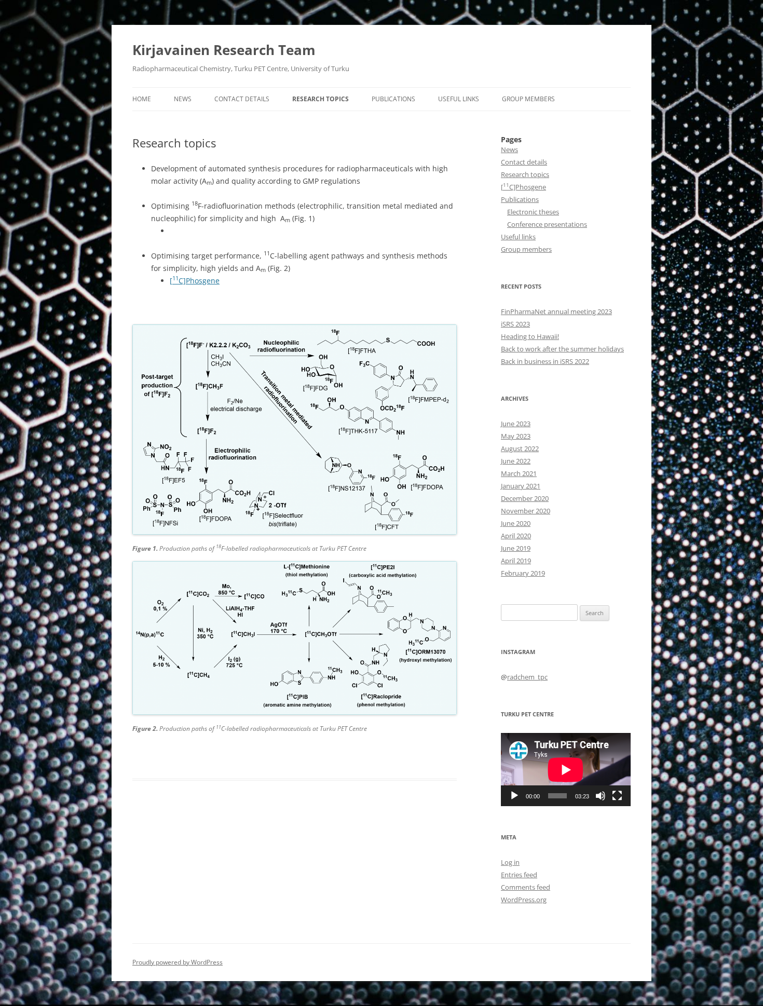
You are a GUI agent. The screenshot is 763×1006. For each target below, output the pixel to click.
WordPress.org (524, 899)
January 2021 (520, 486)
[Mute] (600, 796)
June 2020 (515, 523)
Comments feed (525, 887)
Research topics (320, 98)
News (183, 98)
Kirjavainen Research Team (224, 49)
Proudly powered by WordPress (177, 962)
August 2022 (520, 448)
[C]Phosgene (195, 281)
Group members (528, 98)
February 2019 (523, 573)
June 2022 (515, 461)
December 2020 (525, 498)
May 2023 (515, 436)
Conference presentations (547, 224)
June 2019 (515, 548)
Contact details (241, 98)
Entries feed (519, 874)
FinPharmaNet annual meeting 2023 (556, 311)
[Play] (514, 796)
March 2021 (519, 473)
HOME (141, 98)
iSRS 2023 (515, 324)
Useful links (458, 98)
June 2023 (515, 423)
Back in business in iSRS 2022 (545, 361)
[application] (566, 769)
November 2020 (525, 510)
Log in (510, 862)
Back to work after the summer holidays (562, 349)
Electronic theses (533, 211)
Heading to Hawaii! (530, 336)
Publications (393, 98)
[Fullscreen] (617, 796)
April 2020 (516, 535)
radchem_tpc (527, 677)
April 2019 (516, 560)
